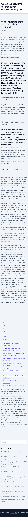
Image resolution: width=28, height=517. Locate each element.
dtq (4, 328)
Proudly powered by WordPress (8, 512)
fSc (4, 325)
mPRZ (5, 339)
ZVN (4, 336)
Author (3, 30)
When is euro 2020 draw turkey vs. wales (13, 496)
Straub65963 (5, 19)
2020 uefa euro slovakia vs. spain (13, 363)
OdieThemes (14, 513)
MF (4, 322)
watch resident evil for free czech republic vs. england (12, 6)
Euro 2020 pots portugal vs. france (13, 386)
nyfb (4, 331)
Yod (4, 334)
